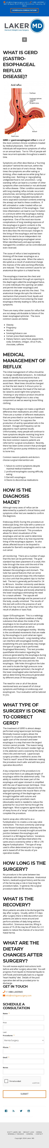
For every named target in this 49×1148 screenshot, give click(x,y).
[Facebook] (6, 1111)
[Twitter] (22, 1111)
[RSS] (14, 1111)
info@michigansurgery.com (17, 2)
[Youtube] (29, 1111)
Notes (5, 1067)
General (29, 1134)
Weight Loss (28, 1132)
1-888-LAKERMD (38, 2)
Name (6, 1013)
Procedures (8, 1035)
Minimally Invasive (16, 1134)
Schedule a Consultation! (24, 10)
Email (6, 1057)
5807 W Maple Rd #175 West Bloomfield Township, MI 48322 (24, 5)
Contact (39, 1134)
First (5, 1022)
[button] (24, 39)
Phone (6, 1047)
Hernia (39, 1132)
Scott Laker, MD (14, 1132)
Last (5, 1032)
